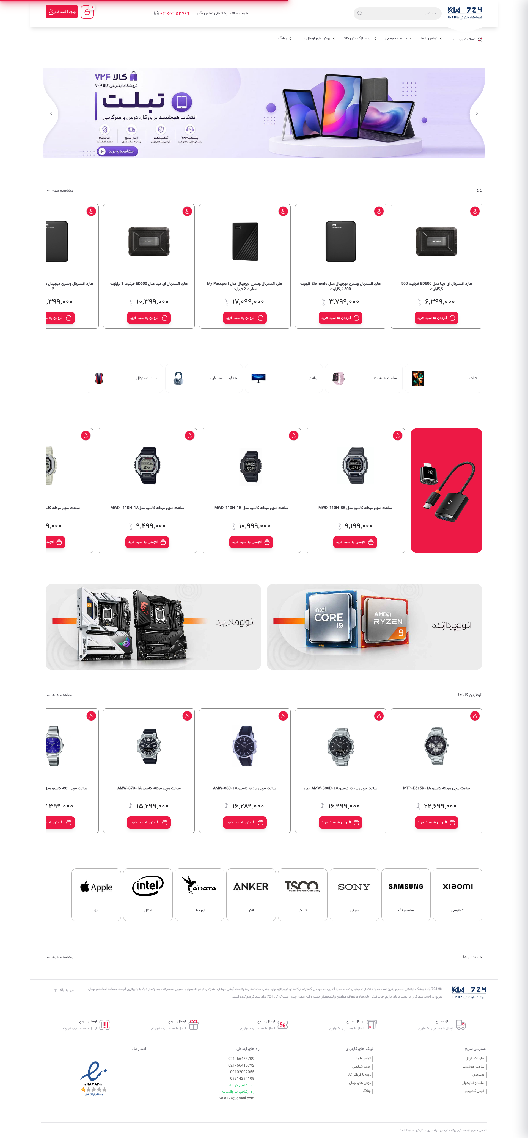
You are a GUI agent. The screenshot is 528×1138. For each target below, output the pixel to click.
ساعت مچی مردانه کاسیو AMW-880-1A (244, 788)
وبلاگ (367, 1091)
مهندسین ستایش (427, 1130)
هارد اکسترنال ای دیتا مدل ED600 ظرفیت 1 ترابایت (149, 284)
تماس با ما (363, 1058)
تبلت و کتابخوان (473, 1083)
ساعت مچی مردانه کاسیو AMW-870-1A (149, 788)
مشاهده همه (62, 190)
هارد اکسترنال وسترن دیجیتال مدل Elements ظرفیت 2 (53, 286)
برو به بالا (67, 990)
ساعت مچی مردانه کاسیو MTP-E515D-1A (436, 788)
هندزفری (478, 1075)
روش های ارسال (360, 1083)
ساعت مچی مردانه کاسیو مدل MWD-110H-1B (251, 508)
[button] (51, 113)
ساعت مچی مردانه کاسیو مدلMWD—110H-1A (147, 508)
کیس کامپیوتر (474, 1091)
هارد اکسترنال (475, 1058)
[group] (264, 112)
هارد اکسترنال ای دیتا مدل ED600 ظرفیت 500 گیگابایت (436, 286)
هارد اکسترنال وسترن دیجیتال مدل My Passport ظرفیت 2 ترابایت (245, 286)
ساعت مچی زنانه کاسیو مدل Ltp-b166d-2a (52, 788)
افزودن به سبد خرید (432, 318)
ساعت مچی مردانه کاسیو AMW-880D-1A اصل (340, 788)
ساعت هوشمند (473, 1067)
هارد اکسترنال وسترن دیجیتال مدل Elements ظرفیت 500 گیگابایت (340, 286)
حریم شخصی (361, 1067)
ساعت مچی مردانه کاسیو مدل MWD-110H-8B (355, 508)
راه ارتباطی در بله (241, 1085)
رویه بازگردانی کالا (359, 1075)
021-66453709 (174, 13)
